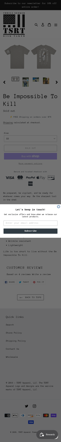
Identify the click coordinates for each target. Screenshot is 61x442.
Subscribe (30, 231)
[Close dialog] (58, 206)
